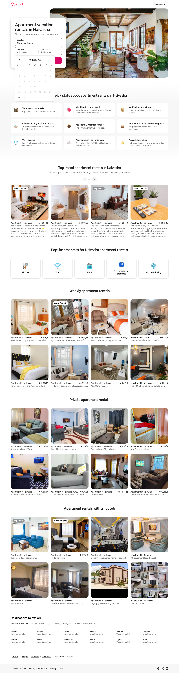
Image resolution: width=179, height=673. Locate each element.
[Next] (94, 179)
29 (50, 92)
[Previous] (85, 179)
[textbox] (26, 52)
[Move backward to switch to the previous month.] (19, 60)
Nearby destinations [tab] (19, 623)
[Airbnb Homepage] (17, 4)
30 (19, 97)
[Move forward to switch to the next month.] (50, 60)
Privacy (32, 668)
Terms (40, 668)
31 (24, 97)
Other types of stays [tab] (41, 623)
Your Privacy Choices (54, 668)
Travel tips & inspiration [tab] (85, 623)
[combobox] (38, 43)
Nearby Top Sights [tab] (63, 623)
